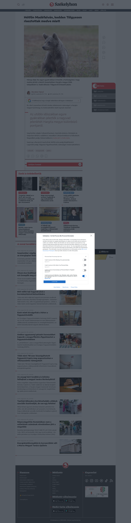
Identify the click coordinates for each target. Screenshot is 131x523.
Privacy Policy (74, 287)
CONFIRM (54, 281)
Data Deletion (57, 287)
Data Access (65, 287)
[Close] (91, 236)
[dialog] (65, 261)
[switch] (84, 260)
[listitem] (65, 256)
